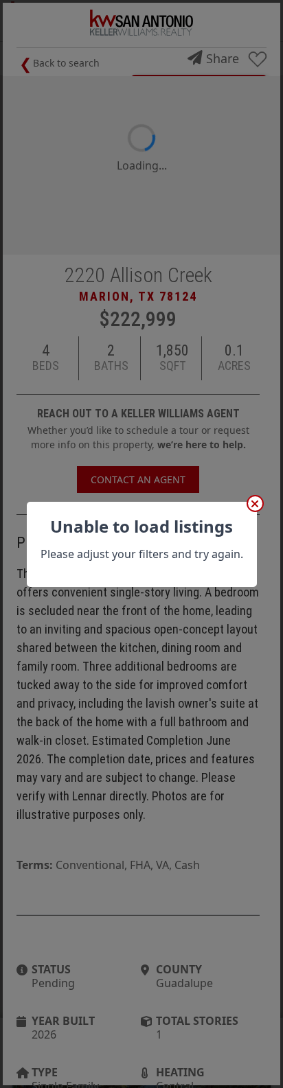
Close (255, 503)
